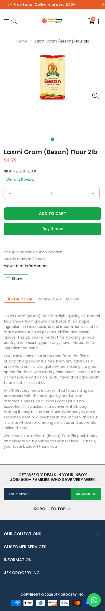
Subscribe (86, 493)
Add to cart (52, 213)
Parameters (49, 299)
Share (17, 278)
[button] (52, 139)
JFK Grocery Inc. (69, 594)
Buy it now (53, 228)
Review (72, 299)
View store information (26, 265)
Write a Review (20, 179)
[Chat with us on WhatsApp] (94, 600)
